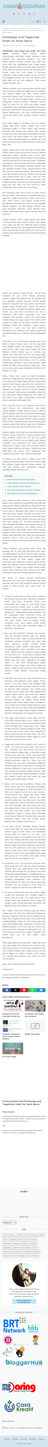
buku (20, 1239)
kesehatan (25, 1243)
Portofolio (15, 1439)
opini (35, 1247)
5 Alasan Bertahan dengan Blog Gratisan (21, 479)
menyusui (28, 1247)
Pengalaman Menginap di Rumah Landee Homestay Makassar (11, 1036)
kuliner (34, 1243)
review (13, 1256)
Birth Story (12, 1235)
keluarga (16, 1243)
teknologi (21, 1256)
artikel (42, 1235)
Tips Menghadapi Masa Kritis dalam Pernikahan (24, 490)
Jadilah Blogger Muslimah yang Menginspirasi (23, 483)
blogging (13, 1239)
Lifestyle (20, 1235)
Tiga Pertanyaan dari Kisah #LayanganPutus (22, 493)
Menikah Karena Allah (32, 1034)
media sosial (18, 1247)
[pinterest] (29, 14)
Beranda (7, 1439)
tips (28, 1256)
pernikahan (27, 1251)
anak (35, 1235)
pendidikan (16, 1251)
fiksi (26, 1239)
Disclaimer (32, 1439)
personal (36, 1251)
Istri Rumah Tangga (9, 1056)
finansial (33, 1239)
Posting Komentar (29, 45)
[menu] (5, 21)
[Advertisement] (24, 264)
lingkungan (7, 1247)
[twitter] (18, 14)
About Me (23, 1439)
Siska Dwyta (27, 1444)
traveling (35, 1256)
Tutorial (28, 1235)
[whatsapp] (34, 14)
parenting (7, 1251)
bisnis (6, 1239)
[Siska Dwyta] (24, 6)
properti (6, 1256)
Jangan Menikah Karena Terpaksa (19, 486)
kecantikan (7, 1243)
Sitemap (41, 1439)
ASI (5, 1235)
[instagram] (24, 14)
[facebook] (13, 14)
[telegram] (41, 990)
